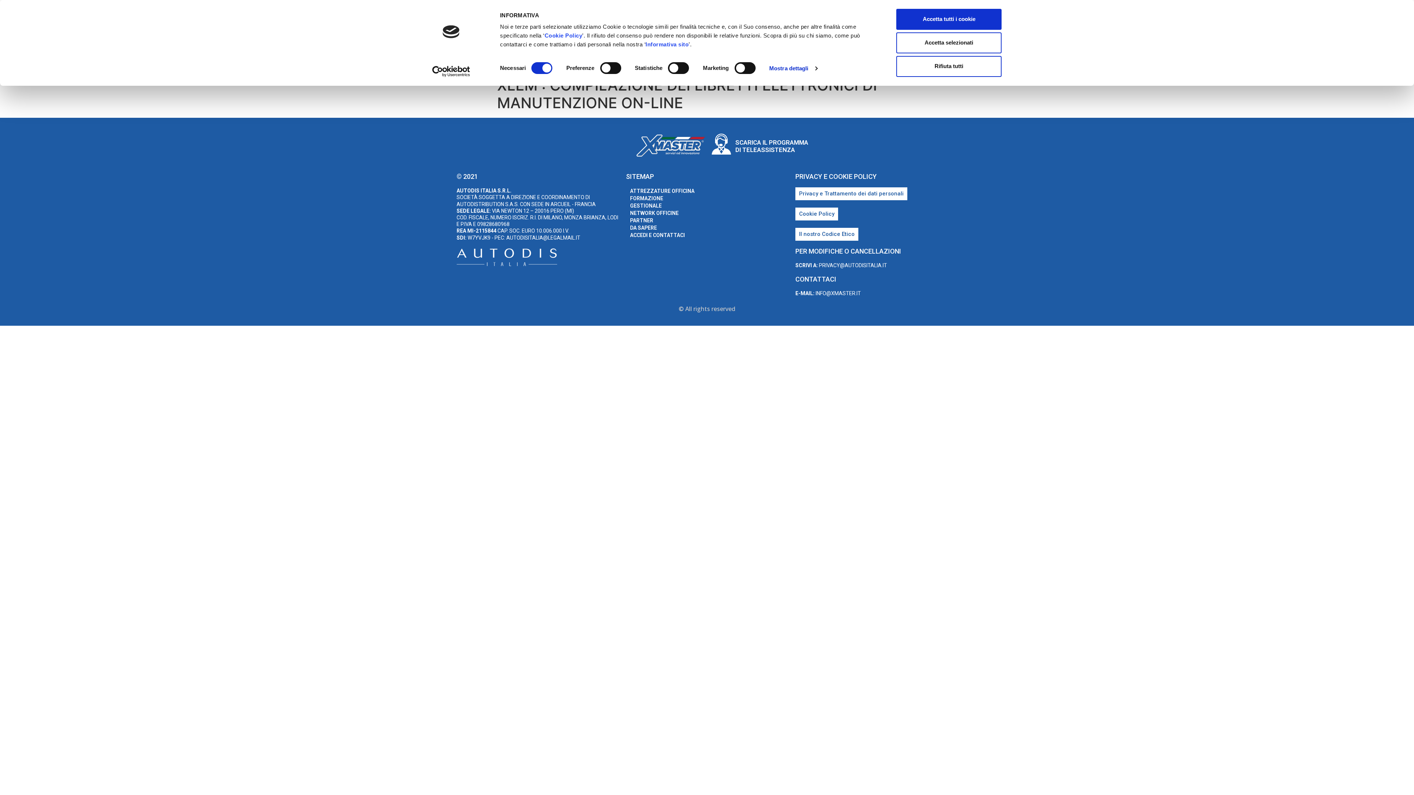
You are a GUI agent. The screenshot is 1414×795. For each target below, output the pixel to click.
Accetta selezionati (949, 42)
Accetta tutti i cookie (949, 19)
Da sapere (643, 228)
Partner (641, 220)
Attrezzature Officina (662, 191)
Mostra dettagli (789, 68)
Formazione (646, 198)
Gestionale (646, 206)
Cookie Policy (564, 35)
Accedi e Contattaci (657, 235)
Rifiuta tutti (949, 66)
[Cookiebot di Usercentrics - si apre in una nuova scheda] (451, 71)
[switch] (610, 68)
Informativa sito (667, 44)
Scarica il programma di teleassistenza (771, 146)
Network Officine (654, 213)
